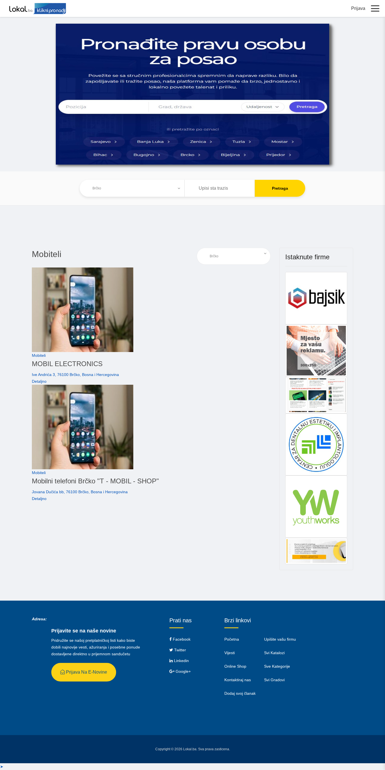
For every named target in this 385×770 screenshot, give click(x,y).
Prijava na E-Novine (86, 672)
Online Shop (235, 666)
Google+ (182, 671)
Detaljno (39, 381)
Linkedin (181, 660)
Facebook (181, 639)
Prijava (358, 8)
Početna (231, 639)
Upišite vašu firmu (280, 639)
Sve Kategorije (277, 666)
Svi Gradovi (274, 680)
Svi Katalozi (274, 652)
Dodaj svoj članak (240, 693)
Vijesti (229, 652)
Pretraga (280, 188)
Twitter (179, 650)
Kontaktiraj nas (237, 680)
